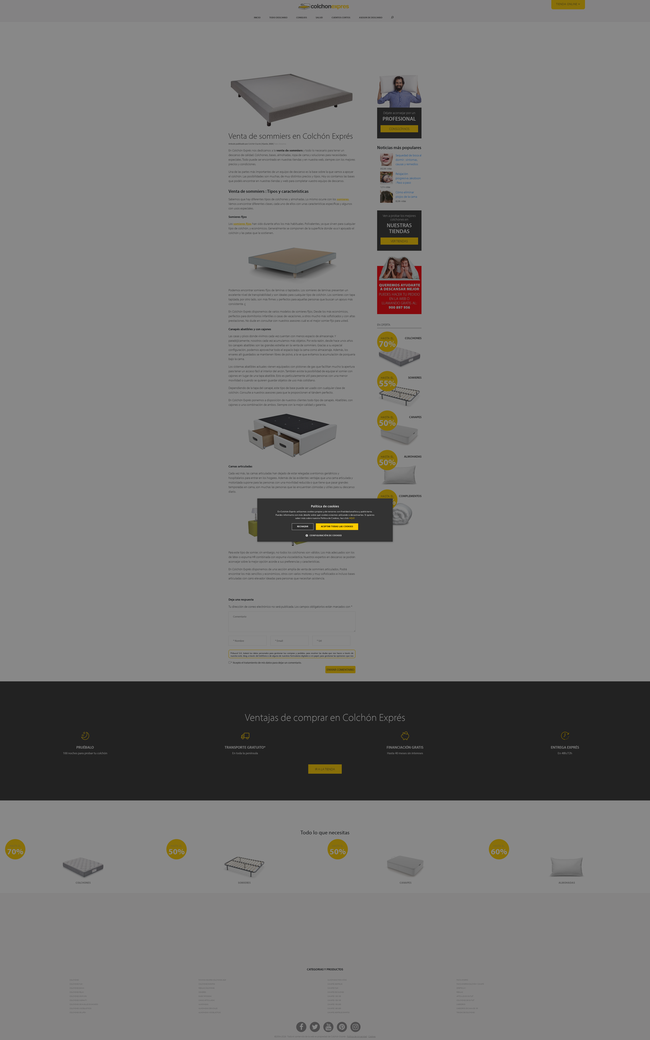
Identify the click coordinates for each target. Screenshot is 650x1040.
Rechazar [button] (302, 526)
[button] (325, 535)
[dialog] (325, 520)
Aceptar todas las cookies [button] (337, 526)
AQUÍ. (352, 518)
